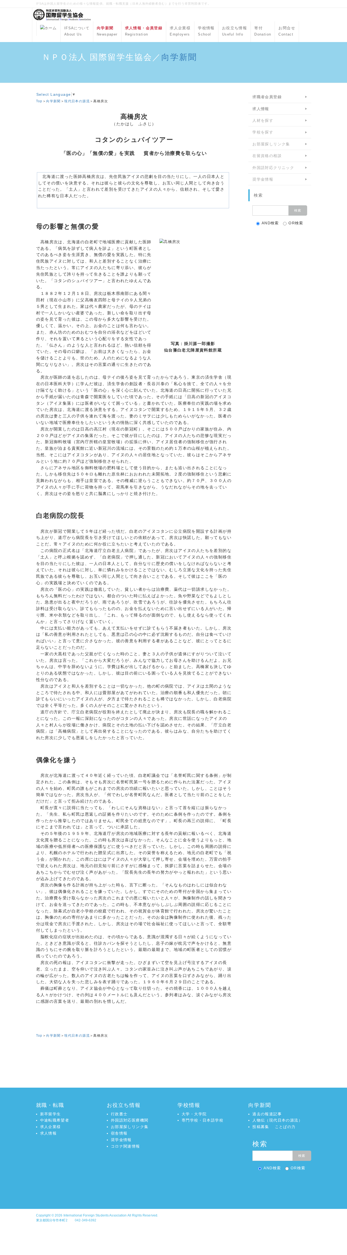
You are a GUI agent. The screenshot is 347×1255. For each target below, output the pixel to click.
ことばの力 (285, 1127)
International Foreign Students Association (95, 1215)
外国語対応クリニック (273, 167)
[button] (173, 1185)
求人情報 (48, 1133)
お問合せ (286, 31)
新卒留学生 (50, 1114)
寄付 (262, 31)
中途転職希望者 (54, 1120)
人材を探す (262, 120)
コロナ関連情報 (125, 1146)
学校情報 (206, 31)
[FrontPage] (48, 28)
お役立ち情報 (234, 31)
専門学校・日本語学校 (202, 1120)
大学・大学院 (194, 1114)
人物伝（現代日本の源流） (277, 1120)
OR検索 (295, 223)
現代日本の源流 (77, 101)
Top (39, 101)
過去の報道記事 (267, 1114)
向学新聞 (179, 57)
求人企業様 (180, 31)
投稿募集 (260, 1127)
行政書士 (119, 1114)
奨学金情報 (262, 179)
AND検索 (270, 223)
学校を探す (262, 132)
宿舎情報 (119, 1133)
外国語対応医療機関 (130, 1120)
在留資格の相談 (267, 156)
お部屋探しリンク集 (271, 144)
